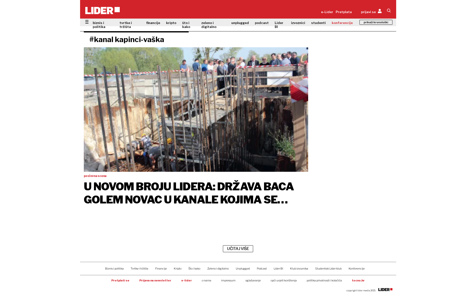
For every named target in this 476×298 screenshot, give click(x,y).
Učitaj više (238, 248)
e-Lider (327, 12)
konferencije (342, 23)
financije (153, 23)
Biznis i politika (114, 268)
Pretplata (344, 12)
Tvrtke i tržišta (139, 268)
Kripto (177, 268)
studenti (318, 23)
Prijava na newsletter (155, 280)
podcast (262, 23)
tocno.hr (358, 280)
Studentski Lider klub (328, 268)
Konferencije (357, 268)
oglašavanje (253, 280)
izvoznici (298, 23)
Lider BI (279, 25)
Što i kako (194, 268)
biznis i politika (99, 25)
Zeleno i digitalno (218, 268)
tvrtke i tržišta (125, 25)
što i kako (186, 25)
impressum (228, 280)
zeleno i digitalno (208, 25)
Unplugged (243, 268)
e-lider (186, 280)
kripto (171, 23)
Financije (161, 268)
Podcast (262, 268)
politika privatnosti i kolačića (324, 280)
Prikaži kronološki (376, 22)
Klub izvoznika (299, 268)
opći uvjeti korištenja (284, 280)
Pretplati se (120, 280)
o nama (206, 280)
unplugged (240, 23)
